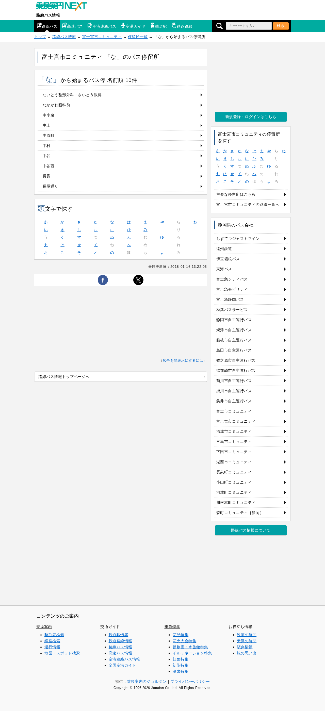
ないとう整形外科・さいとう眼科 (72, 95)
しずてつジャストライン (238, 238)
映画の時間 (247, 635)
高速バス (75, 26)
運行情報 (52, 647)
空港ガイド (135, 26)
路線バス (49, 26)
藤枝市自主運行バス (234, 340)
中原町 (49, 135)
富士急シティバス (232, 279)
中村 (47, 145)
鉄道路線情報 (120, 641)
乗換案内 (44, 626)
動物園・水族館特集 (190, 647)
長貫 (47, 176)
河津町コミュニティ (234, 492)
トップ (40, 37)
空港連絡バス (104, 26)
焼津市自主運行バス (234, 330)
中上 (47, 125)
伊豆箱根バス (228, 259)
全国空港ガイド (122, 665)
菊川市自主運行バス (234, 380)
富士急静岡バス (230, 299)
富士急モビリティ (232, 289)
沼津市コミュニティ (234, 431)
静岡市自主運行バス (234, 320)
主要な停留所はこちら (236, 194)
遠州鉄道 (224, 248)
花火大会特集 (184, 641)
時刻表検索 (54, 635)
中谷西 (49, 166)
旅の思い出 (247, 653)
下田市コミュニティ (234, 452)
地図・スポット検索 (62, 653)
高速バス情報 (120, 653)
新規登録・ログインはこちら (251, 116)
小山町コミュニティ (234, 482)
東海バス (224, 269)
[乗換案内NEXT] (64, 7)
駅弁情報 (245, 647)
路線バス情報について (250, 530)
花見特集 (180, 635)
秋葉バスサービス (232, 309)
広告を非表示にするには (183, 360)
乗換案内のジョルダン (146, 681)
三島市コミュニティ (234, 441)
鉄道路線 (184, 26)
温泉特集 (180, 671)
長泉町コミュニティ (234, 472)
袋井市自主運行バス (234, 401)
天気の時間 (247, 641)
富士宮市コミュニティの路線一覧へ (248, 204)
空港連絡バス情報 (124, 659)
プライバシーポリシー (190, 681)
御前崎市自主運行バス (236, 370)
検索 (281, 25)
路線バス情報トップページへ (64, 376)
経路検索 (52, 641)
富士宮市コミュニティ (102, 37)
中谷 (47, 156)
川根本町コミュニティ (236, 502)
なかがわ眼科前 (56, 105)
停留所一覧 (138, 37)
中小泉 (49, 115)
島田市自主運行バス (234, 350)
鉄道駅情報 (118, 635)
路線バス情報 (48, 15)
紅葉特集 (180, 659)
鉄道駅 (161, 26)
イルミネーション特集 (192, 653)
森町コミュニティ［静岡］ (240, 512)
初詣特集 (180, 665)
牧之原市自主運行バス (236, 360)
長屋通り (50, 186)
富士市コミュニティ (234, 411)
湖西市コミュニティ (234, 462)
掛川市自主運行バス (234, 391)
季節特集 (172, 626)
